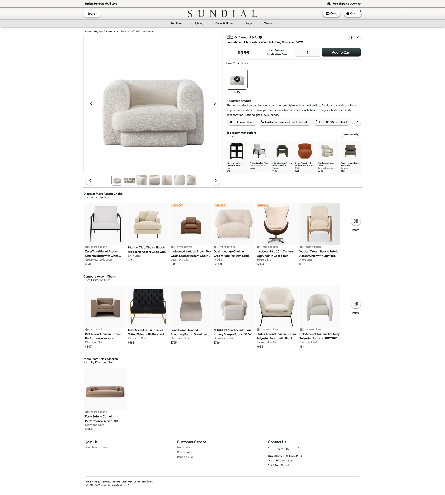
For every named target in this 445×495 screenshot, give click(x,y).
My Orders (183, 447)
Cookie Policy (140, 481)
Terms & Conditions (111, 481)
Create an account (97, 447)
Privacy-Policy (93, 481)
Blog (150, 481)
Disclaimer (127, 481)
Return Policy (185, 452)
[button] (153, 103)
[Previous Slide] (91, 104)
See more (349, 134)
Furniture (87, 31)
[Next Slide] (214, 104)
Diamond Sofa (100, 280)
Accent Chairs (120, 31)
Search (92, 13)
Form (86, 362)
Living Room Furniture (102, 31)
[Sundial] (222, 13)
